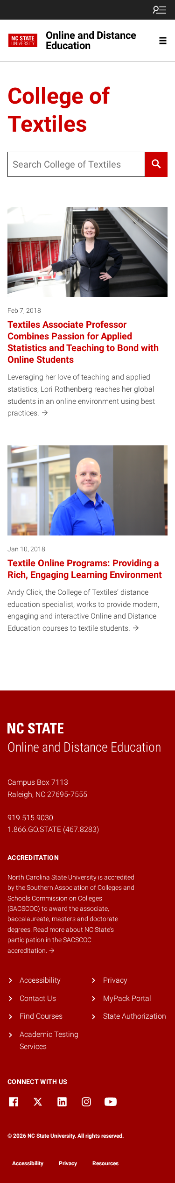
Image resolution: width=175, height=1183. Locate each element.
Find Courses (41, 1016)
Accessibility (40, 980)
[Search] (156, 164)
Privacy (115, 980)
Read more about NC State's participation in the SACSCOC (60, 940)
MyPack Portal (127, 998)
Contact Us (38, 998)
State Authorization (134, 1016)
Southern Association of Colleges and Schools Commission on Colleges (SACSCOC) (70, 898)
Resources (105, 1163)
